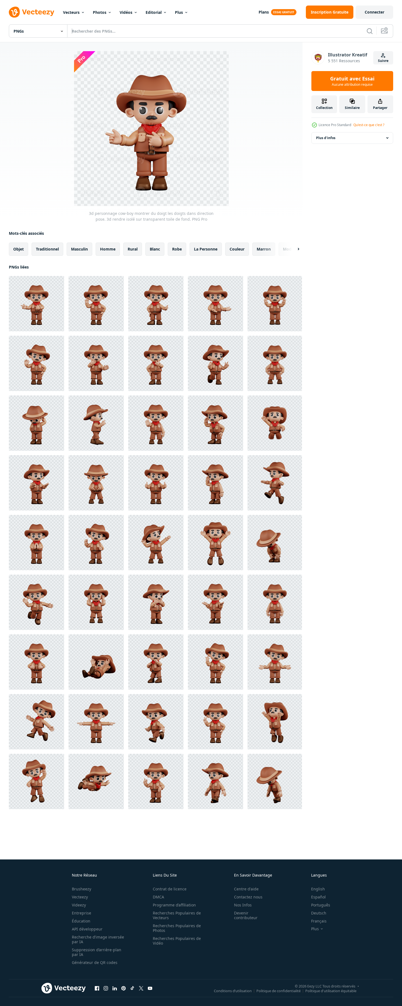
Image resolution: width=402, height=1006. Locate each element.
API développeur (87, 929)
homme (107, 249)
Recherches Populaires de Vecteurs (177, 915)
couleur (237, 249)
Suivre (383, 60)
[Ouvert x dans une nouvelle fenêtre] (141, 988)
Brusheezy (81, 889)
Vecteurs (71, 12)
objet (18, 249)
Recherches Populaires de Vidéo (177, 941)
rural (133, 249)
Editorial (154, 12)
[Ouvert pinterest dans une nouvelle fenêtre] (123, 988)
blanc (155, 249)
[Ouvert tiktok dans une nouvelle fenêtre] (132, 988)
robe (177, 249)
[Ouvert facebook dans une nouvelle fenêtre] (97, 988)
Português (320, 905)
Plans (264, 12)
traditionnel (47, 249)
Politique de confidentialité (278, 990)
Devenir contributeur (246, 915)
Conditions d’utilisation (233, 990)
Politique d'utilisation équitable (330, 990)
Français (319, 921)
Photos (99, 12)
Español (318, 897)
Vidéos (126, 12)
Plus (179, 12)
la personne (205, 249)
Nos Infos (243, 905)
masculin (79, 249)
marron (264, 249)
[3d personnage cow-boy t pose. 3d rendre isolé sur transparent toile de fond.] (96, 721)
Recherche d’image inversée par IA (98, 939)
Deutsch (318, 913)
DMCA (158, 897)
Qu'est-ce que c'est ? (368, 125)
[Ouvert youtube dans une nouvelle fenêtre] (150, 988)
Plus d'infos (325, 137)
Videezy (79, 905)
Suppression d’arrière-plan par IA (96, 952)
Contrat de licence (169, 889)
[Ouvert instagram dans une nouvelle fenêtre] (106, 988)
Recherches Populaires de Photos (177, 928)
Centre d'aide (246, 889)
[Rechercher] (369, 31)
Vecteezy (80, 897)
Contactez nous (248, 897)
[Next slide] (294, 249)
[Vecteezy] (31, 12)
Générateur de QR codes (94, 962)
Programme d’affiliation (174, 905)
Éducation (81, 921)
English (318, 889)
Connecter (374, 12)
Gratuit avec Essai (352, 81)
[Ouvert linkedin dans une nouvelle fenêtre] (114, 988)
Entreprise (81, 913)
